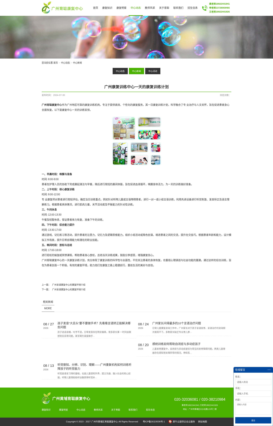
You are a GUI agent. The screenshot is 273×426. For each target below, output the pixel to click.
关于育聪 (164, 7)
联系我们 (178, 7)
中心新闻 (77, 62)
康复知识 (107, 7)
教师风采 (150, 7)
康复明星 (121, 7)
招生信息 (193, 7)
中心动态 (136, 7)
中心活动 (152, 71)
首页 (95, 7)
